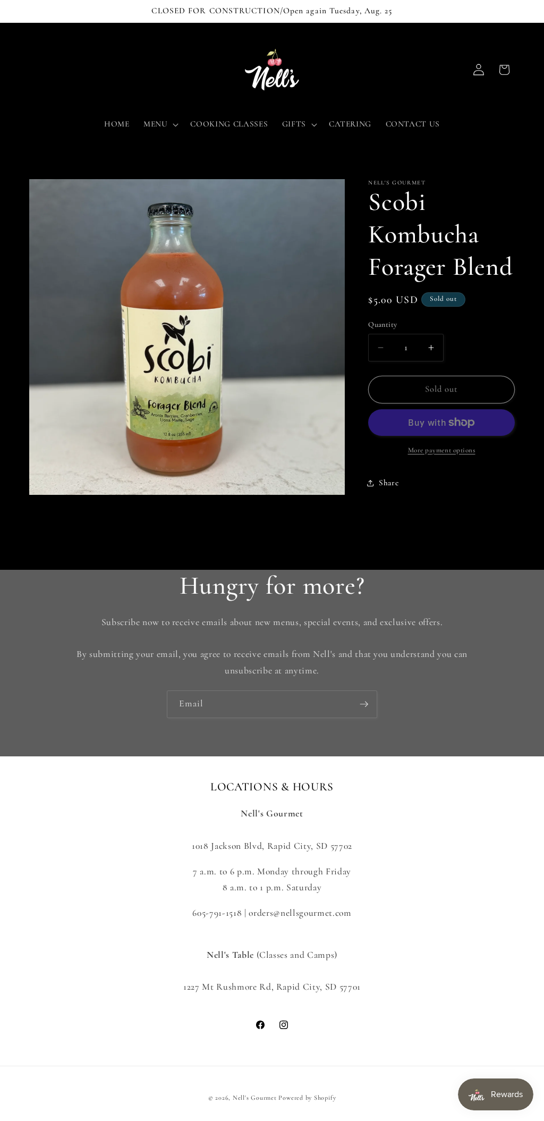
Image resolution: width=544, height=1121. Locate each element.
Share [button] (388, 482)
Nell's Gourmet (255, 1097)
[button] (160, 124)
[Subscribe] (364, 704)
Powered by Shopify (307, 1097)
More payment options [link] (441, 450)
